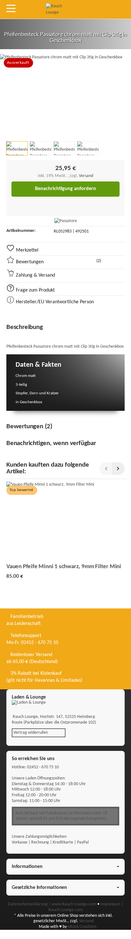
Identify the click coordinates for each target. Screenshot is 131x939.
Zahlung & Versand (35, 275)
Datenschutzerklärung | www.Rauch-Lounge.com (52, 904)
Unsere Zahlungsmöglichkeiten (39, 837)
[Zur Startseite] (59, 9)
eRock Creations (82, 927)
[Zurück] (106, 468)
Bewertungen (58, 261)
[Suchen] (24, 9)
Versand (86, 176)
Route (17, 722)
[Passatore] (65, 221)
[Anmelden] (88, 9)
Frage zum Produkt (35, 290)
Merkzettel (26, 250)
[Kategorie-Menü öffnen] (11, 8)
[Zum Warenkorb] (100, 9)
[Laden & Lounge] (65, 703)
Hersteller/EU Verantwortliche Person (54, 302)
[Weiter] (118, 468)
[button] (16, 148)
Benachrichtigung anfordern (65, 188)
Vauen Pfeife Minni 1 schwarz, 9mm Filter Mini (63, 567)
